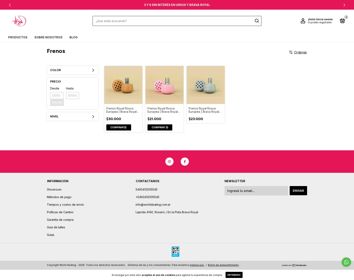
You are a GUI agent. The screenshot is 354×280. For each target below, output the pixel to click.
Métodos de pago (59, 197)
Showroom (54, 189)
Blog (73, 37)
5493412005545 (147, 189)
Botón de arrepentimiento (223, 265)
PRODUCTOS (17, 37)
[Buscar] (256, 21)
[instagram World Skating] (169, 161)
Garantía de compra (60, 219)
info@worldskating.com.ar (153, 204)
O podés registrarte (320, 22)
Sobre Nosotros (48, 37)
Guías (50, 234)
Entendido (234, 275)
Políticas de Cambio (60, 212)
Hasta (70, 88)
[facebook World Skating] (185, 161)
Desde (54, 88)
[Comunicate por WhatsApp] (346, 262)
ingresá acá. (197, 265)
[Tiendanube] (294, 265)
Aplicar (57, 102)
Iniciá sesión (324, 19)
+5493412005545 (147, 197)
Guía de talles (56, 227)
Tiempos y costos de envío (65, 204)
